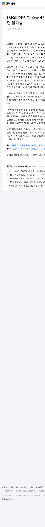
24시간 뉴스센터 (27, 487)
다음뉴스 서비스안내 (10, 487)
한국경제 (11, 3)
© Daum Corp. (8, 499)
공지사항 (39, 487)
